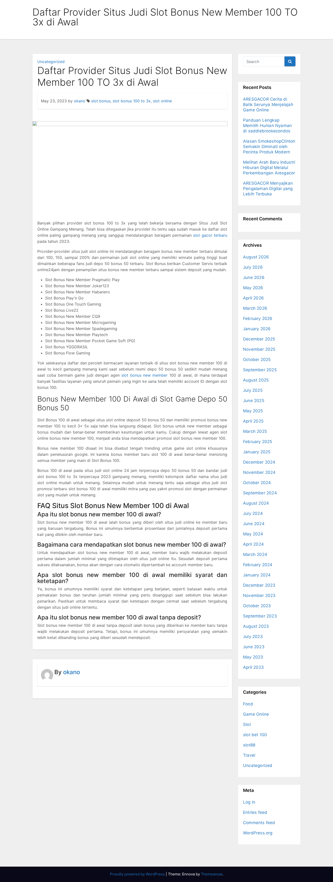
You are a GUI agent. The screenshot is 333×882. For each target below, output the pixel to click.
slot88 (249, 745)
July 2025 (253, 390)
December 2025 (259, 339)
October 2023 (257, 605)
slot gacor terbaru (210, 235)
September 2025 (260, 369)
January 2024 (257, 575)
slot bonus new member (144, 375)
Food (248, 703)
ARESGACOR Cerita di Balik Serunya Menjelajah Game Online (268, 104)
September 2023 (260, 616)
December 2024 (259, 462)
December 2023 (259, 585)
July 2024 (253, 513)
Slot (247, 724)
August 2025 (256, 380)
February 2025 (257, 441)
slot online (162, 100)
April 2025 (253, 421)
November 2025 (259, 349)
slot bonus (100, 100)
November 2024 (259, 472)
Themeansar (211, 874)
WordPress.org (258, 832)
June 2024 (253, 523)
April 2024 (253, 544)
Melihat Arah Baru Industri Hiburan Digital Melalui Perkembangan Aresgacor (269, 167)
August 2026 (256, 257)
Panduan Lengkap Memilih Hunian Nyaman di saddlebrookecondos (267, 125)
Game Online (256, 714)
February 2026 (258, 318)
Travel (249, 755)
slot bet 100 (255, 734)
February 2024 (258, 564)
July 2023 (253, 636)
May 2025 (253, 410)
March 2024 (255, 554)
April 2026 (253, 298)
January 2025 (256, 451)
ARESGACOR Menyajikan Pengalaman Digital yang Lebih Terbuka (268, 188)
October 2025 (257, 359)
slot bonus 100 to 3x (132, 100)
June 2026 (253, 277)
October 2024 (257, 482)
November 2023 (259, 595)
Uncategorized (51, 61)
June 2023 (253, 646)
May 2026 (253, 287)
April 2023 (253, 667)
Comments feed (259, 822)
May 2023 (253, 657)
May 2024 (253, 533)
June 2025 (253, 400)
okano (79, 100)
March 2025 (255, 431)
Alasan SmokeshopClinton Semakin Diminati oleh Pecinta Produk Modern (269, 146)
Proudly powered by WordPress (138, 874)
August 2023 (256, 626)
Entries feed (255, 812)
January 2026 (257, 328)
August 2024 (256, 503)
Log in (249, 802)
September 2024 (260, 492)
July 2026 (253, 267)
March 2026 (255, 308)
